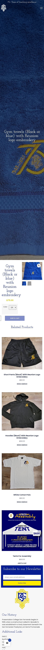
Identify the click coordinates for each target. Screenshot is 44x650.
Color (5, 307)
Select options (22, 383)
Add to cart (14, 318)
